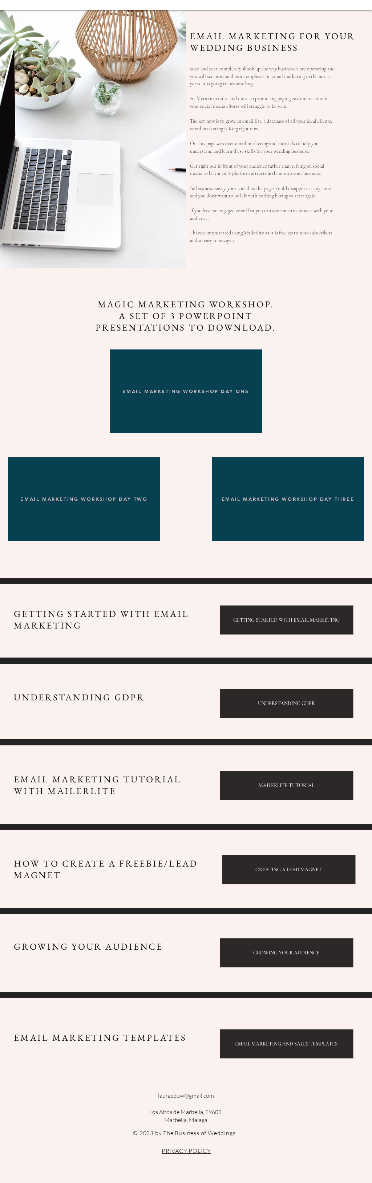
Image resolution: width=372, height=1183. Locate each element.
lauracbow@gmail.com (186, 1095)
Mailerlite (254, 233)
